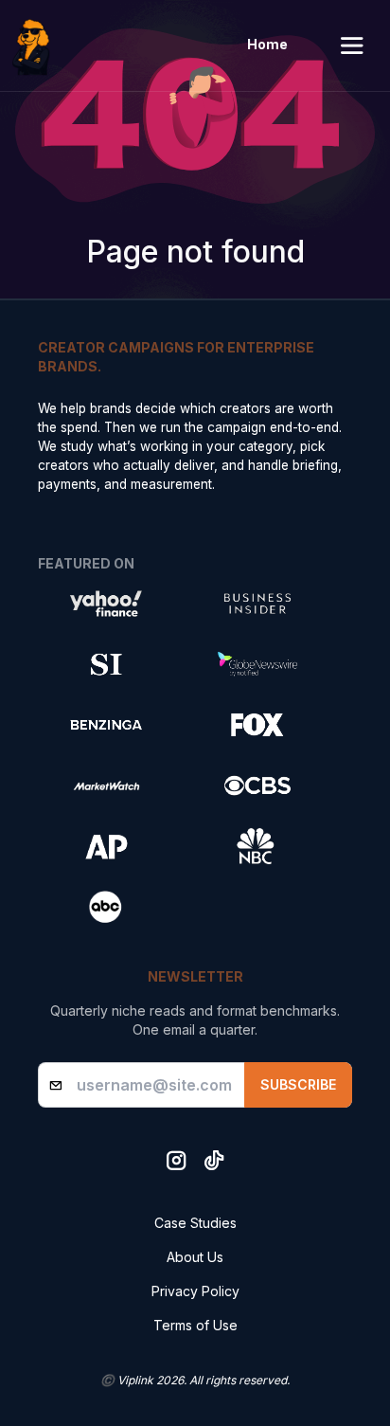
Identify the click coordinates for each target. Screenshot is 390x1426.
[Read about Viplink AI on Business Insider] (257, 603)
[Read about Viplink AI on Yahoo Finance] (106, 603)
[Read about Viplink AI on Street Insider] (106, 664)
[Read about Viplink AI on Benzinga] (106, 725)
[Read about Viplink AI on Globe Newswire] (257, 664)
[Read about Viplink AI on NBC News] (257, 846)
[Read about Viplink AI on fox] (257, 725)
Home (267, 44)
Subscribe (298, 1084)
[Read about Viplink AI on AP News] (106, 846)
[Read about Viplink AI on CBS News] (257, 785)
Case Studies (195, 1223)
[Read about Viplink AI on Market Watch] (106, 785)
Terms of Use (195, 1325)
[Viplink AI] (36, 45)
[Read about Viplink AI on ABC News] (106, 907)
